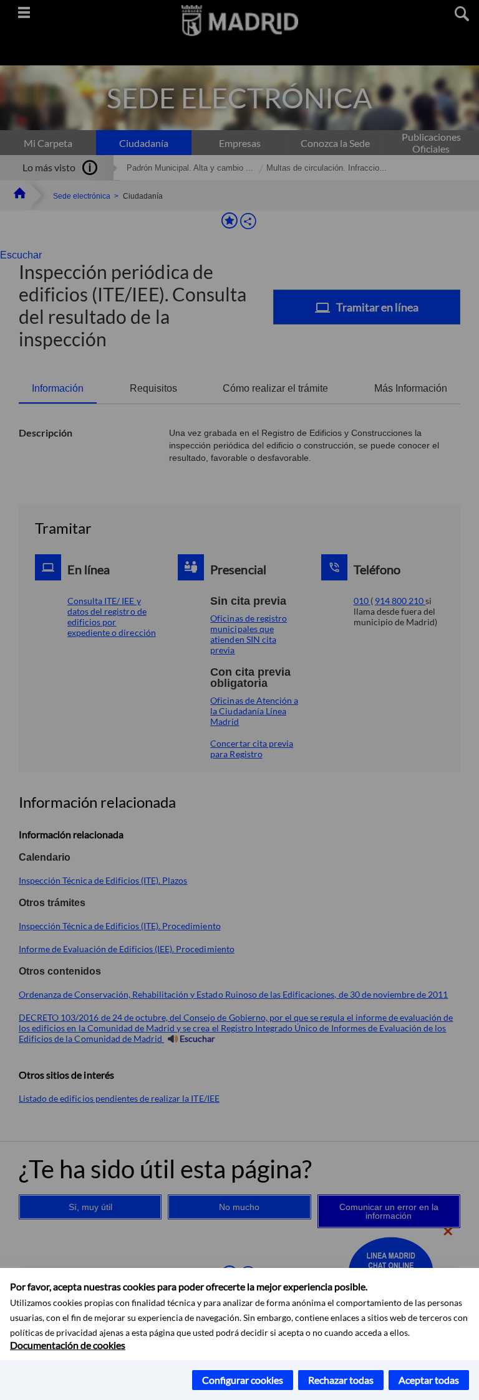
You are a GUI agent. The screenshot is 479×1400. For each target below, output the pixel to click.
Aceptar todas (429, 1380)
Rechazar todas (341, 1380)
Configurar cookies (242, 1380)
